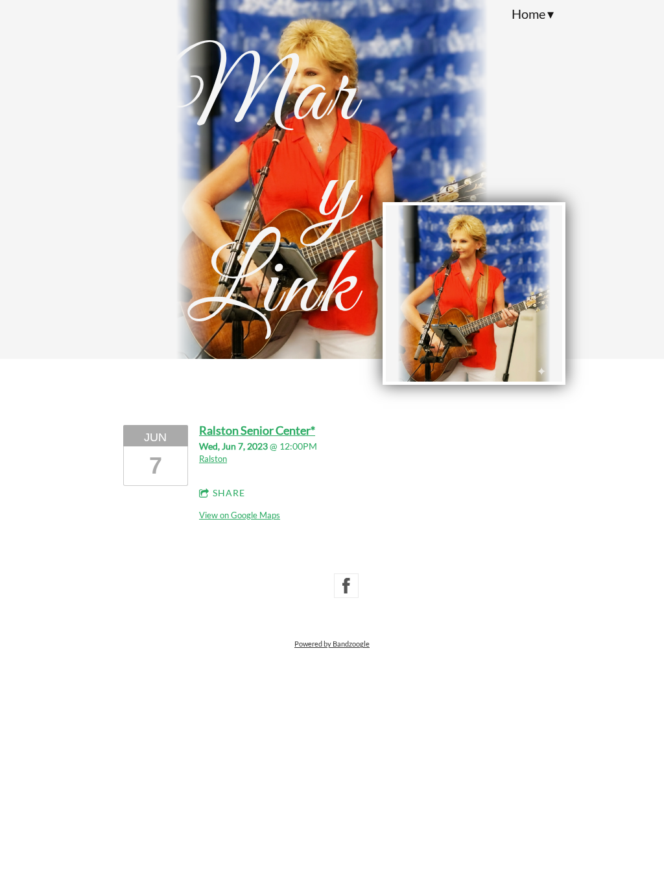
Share (229, 492)
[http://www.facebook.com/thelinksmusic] (346, 585)
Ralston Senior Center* (257, 430)
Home (528, 13)
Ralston (213, 459)
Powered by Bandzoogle (332, 643)
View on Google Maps (239, 515)
